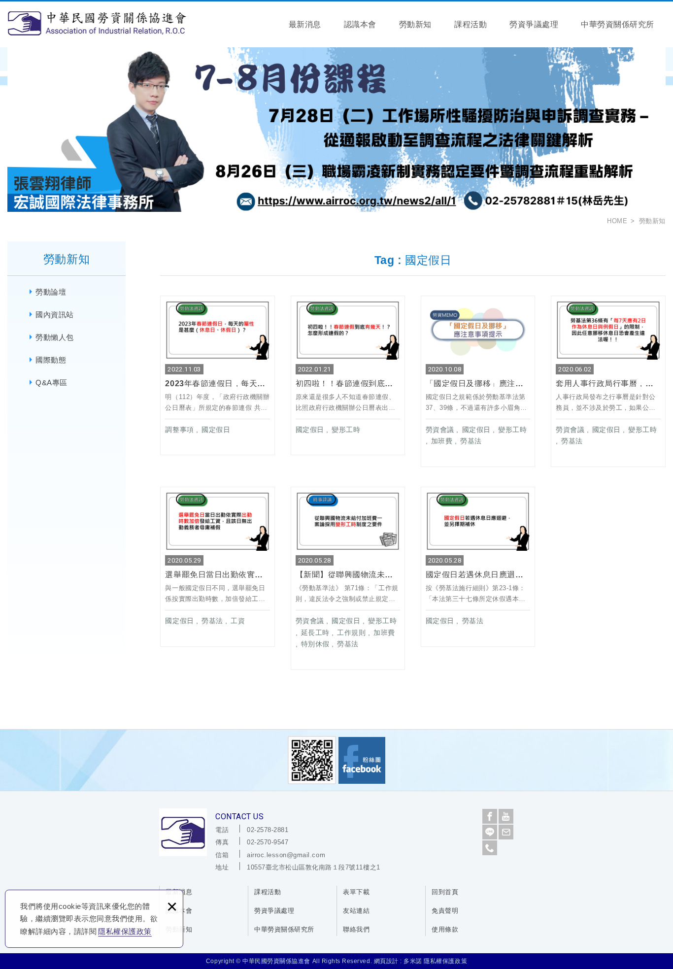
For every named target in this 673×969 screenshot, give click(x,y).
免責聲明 (445, 910)
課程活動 (470, 24)
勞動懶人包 (54, 337)
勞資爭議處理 (533, 24)
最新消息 (305, 24)
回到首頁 (445, 892)
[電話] (489, 847)
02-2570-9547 (267, 842)
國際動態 (50, 360)
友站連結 (356, 910)
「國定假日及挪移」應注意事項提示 (478, 381)
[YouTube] (506, 816)
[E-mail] (506, 832)
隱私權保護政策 (125, 931)
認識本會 (360, 24)
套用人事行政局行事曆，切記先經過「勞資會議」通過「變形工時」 (608, 381)
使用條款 (445, 929)
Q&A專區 (51, 382)
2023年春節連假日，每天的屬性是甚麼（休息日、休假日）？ (217, 375)
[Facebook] (489, 816)
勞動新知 (415, 24)
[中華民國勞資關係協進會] (96, 23)
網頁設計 (386, 961)
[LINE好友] (489, 832)
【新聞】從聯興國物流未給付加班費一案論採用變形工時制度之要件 (348, 578)
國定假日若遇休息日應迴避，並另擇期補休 (478, 566)
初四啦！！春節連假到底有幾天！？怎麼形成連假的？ (348, 375)
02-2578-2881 (267, 830)
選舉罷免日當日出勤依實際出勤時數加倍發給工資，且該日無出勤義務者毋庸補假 (217, 566)
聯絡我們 (356, 929)
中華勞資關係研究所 (617, 24)
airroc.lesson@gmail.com (286, 855)
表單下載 (356, 892)
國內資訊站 (54, 314)
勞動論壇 (50, 292)
